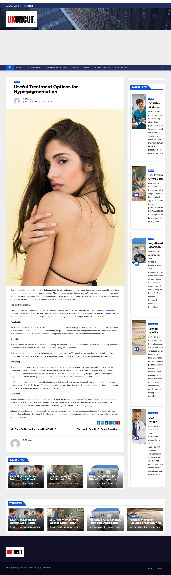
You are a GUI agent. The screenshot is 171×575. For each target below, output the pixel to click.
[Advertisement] (85, 47)
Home (19, 68)
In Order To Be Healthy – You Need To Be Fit (34, 429)
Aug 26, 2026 (155, 251)
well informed (57, 377)
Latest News (33, 68)
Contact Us (121, 68)
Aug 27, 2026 (155, 111)
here (56, 402)
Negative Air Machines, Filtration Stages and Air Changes (104, 479)
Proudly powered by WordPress (16, 568)
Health (17, 81)
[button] (163, 68)
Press (87, 68)
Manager (29, 99)
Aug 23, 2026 (155, 426)
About (74, 68)
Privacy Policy (102, 68)
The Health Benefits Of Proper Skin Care (98, 429)
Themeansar (46, 568)
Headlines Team (32, 484)
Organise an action (55, 68)
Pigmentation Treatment (46, 102)
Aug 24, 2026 (155, 337)
